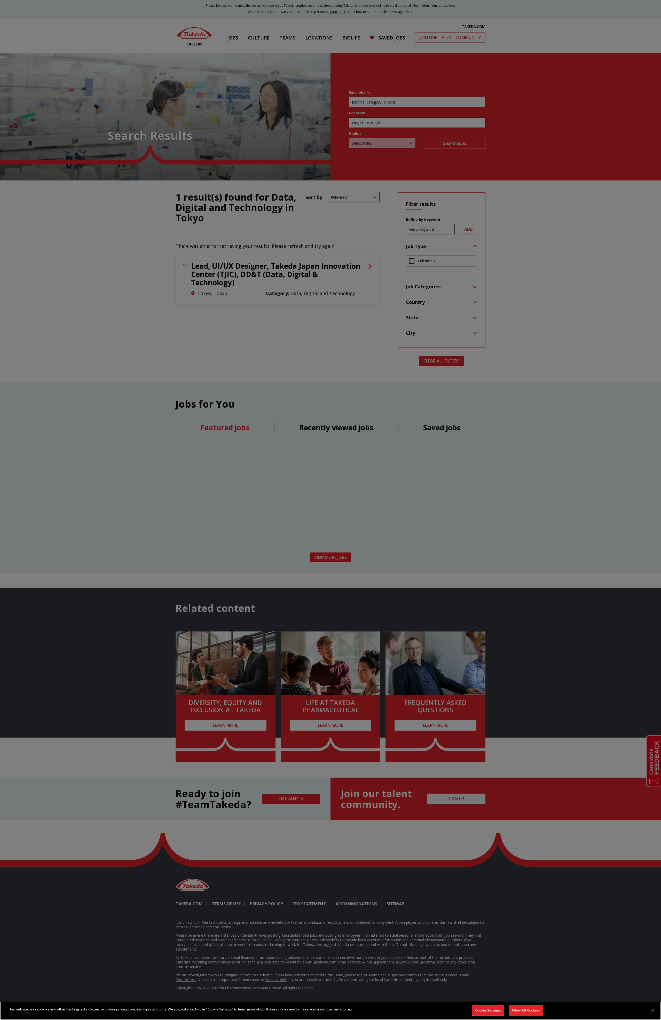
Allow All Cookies (526, 1010)
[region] (330, 1011)
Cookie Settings (488, 1010)
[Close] (652, 1010)
